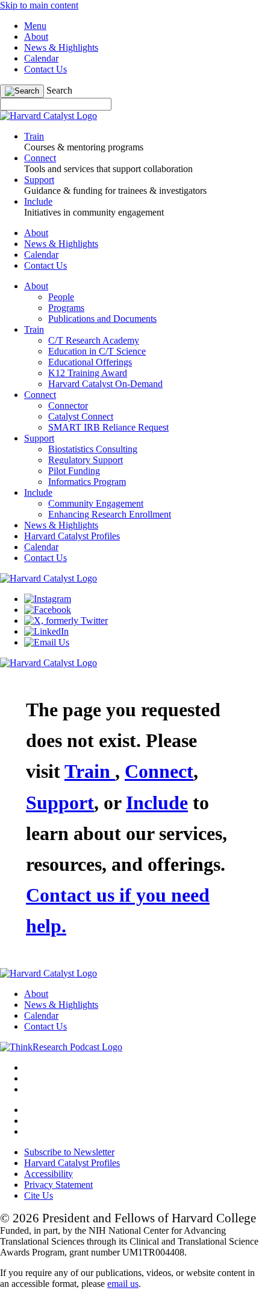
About (36, 36)
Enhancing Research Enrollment (109, 514)
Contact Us (45, 69)
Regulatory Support (85, 460)
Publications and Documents (102, 318)
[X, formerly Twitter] (66, 620)
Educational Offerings (90, 362)
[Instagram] (47, 599)
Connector (68, 405)
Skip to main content (39, 5)
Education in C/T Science (97, 351)
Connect (40, 395)
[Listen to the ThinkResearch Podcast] (61, 1047)
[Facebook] (47, 610)
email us (123, 1283)
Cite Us (38, 1195)
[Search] (22, 91)
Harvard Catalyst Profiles (72, 536)
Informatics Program (87, 481)
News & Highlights (61, 47)
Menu (35, 26)
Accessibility (48, 1174)
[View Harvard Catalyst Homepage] (48, 116)
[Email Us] (46, 642)
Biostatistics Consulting (92, 449)
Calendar (41, 58)
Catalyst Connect (80, 416)
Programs (66, 308)
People (61, 297)
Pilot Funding (74, 471)
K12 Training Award (87, 373)
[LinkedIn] (46, 631)
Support (39, 438)
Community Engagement (95, 503)
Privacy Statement (58, 1184)
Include (38, 492)
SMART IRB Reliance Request (108, 427)
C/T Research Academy (93, 340)
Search (59, 90)
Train (34, 329)
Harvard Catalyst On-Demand (105, 384)
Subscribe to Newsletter (69, 1152)
